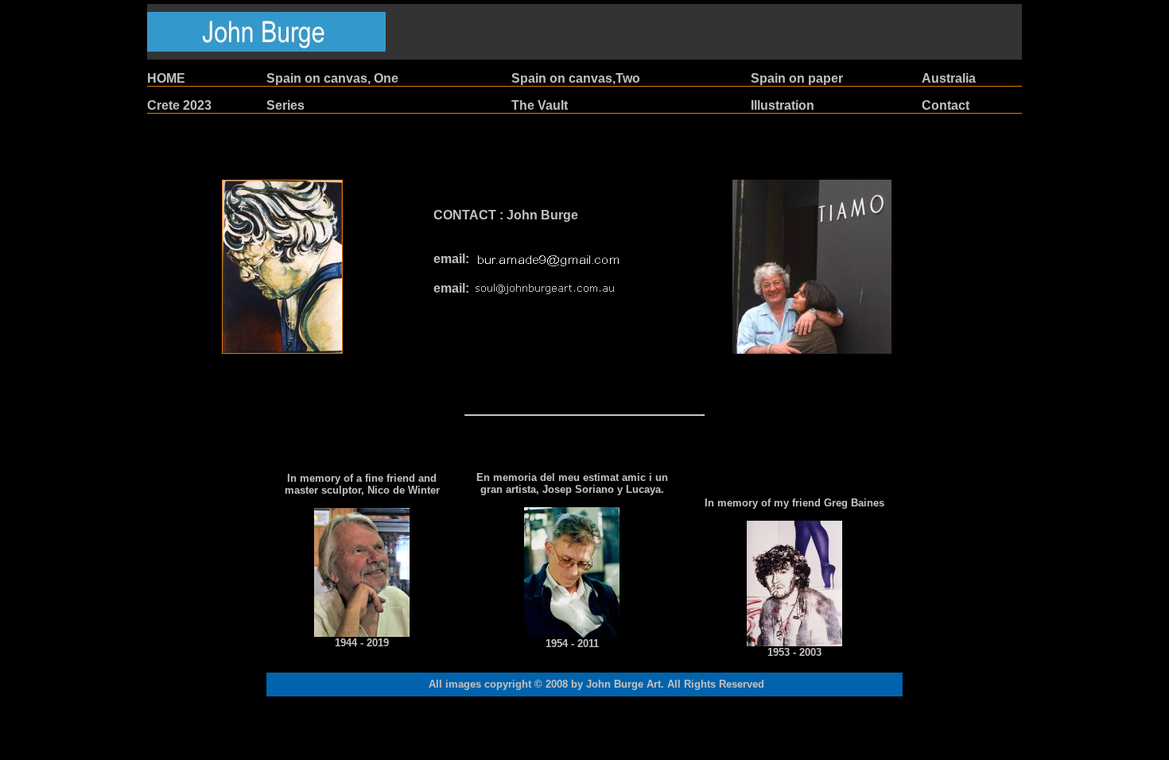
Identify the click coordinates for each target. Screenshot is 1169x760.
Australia (949, 78)
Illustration (782, 105)
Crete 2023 (179, 105)
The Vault (539, 105)
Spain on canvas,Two (575, 78)
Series (285, 105)
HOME (166, 78)
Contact (945, 105)
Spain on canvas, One (332, 78)
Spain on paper (797, 78)
